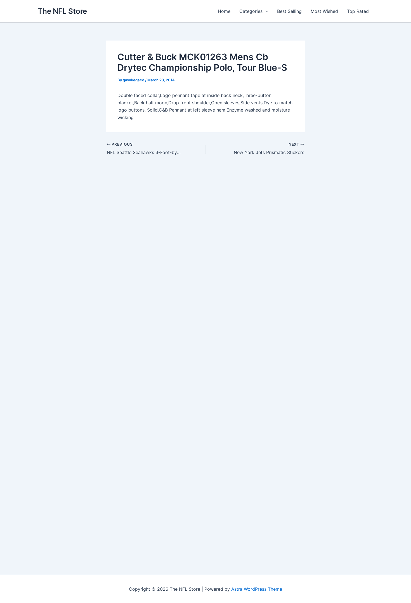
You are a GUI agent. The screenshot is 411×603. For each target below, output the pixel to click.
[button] (265, 11)
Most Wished (324, 11)
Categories (251, 11)
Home (224, 11)
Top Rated (358, 11)
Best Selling (289, 11)
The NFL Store (62, 11)
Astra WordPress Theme (256, 589)
